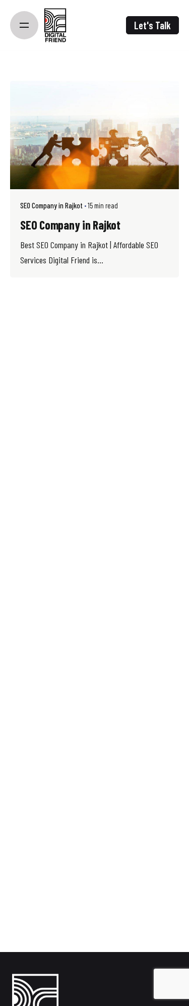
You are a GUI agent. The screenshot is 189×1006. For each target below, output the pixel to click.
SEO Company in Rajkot (51, 205)
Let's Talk (152, 25)
